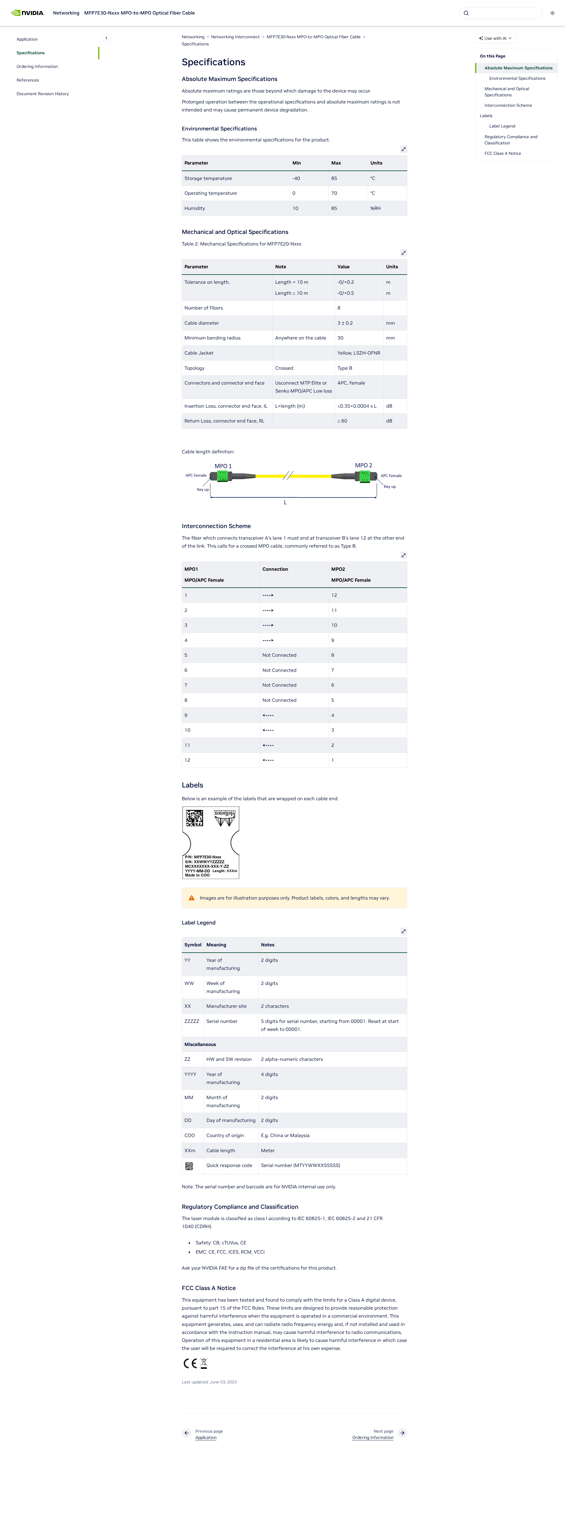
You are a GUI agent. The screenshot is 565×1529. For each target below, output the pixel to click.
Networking (66, 13)
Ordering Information (37, 66)
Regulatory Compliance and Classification (511, 140)
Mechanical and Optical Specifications (507, 92)
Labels (486, 115)
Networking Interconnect (235, 36)
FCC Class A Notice (503, 153)
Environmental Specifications (517, 78)
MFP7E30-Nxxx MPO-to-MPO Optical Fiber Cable (139, 13)
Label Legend (502, 126)
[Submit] (466, 13)
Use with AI (496, 38)
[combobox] (501, 13)
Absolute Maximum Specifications (519, 68)
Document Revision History (43, 94)
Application (27, 39)
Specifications (30, 53)
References (28, 80)
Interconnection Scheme (508, 105)
